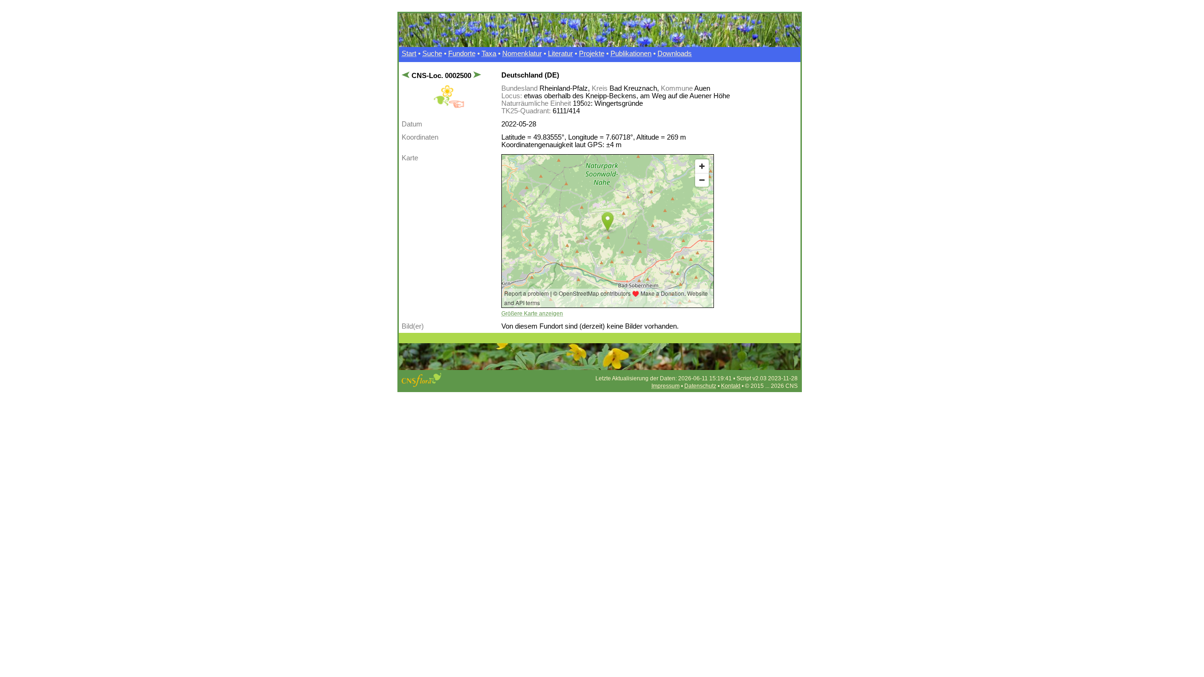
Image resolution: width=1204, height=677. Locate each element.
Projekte (591, 53)
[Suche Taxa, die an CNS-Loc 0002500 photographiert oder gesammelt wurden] (449, 106)
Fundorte (461, 53)
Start (409, 53)
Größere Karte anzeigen (532, 313)
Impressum (665, 386)
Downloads (674, 53)
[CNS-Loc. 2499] (407, 75)
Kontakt (730, 386)
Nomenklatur (522, 53)
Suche (432, 53)
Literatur (560, 53)
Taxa (489, 53)
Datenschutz (700, 386)
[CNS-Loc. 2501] (476, 75)
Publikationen (630, 53)
